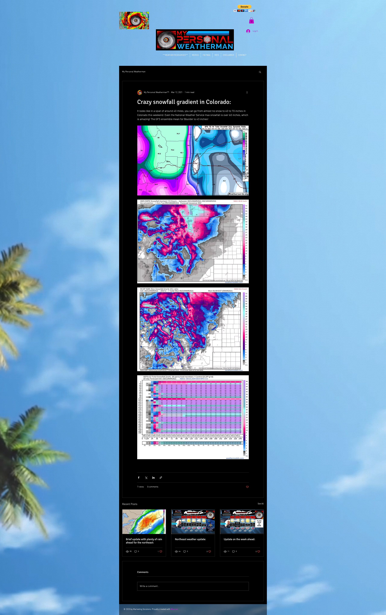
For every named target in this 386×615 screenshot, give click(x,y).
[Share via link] (160, 477)
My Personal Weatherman (134, 71)
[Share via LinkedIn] (153, 477)
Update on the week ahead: (239, 539)
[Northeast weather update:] (193, 521)
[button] (244, 8)
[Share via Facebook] (138, 477)
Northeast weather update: (190, 539)
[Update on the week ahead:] (242, 521)
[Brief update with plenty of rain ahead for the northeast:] (144, 521)
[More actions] (247, 92)
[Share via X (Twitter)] (146, 477)
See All (261, 504)
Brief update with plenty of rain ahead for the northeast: (144, 541)
